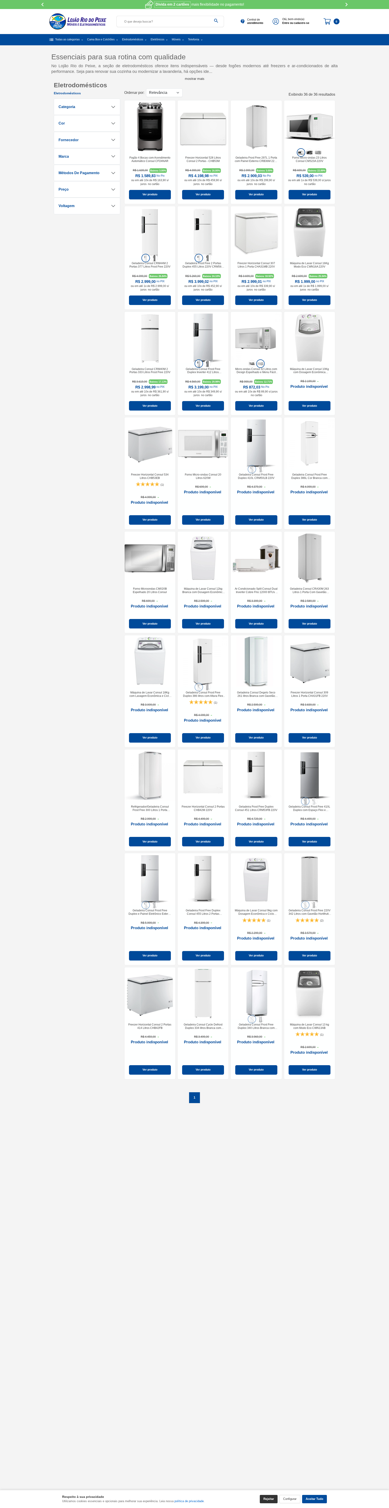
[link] (150, 152)
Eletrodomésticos (67, 93)
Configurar (289, 1499)
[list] (309, 152)
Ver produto (149, 194)
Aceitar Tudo (314, 1499)
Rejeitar (268, 1499)
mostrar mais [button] (194, 79)
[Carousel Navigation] (194, 4)
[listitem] (301, 152)
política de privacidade (189, 1501)
